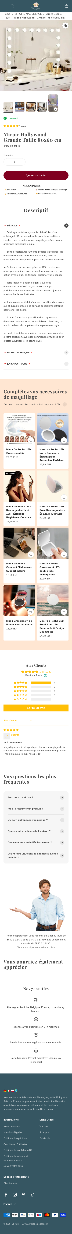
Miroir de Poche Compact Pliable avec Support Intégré (19, 567)
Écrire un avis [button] (36, 707)
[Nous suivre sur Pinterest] (23, 1194)
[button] (11, 126)
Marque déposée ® (38, 1224)
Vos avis (44, 1126)
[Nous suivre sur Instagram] (14, 1194)
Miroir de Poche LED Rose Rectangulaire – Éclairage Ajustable (52, 510)
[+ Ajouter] (31, 440)
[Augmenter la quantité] (21, 161)
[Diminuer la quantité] (8, 161)
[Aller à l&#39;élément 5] (53, 103)
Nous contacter (11, 1126)
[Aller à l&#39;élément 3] (31, 107)
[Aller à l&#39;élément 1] (8, 107)
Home (6, 13)
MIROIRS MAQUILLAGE (28, 13)
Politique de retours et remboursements (15, 1158)
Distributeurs (10, 1183)
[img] (11, 730)
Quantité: (8, 155)
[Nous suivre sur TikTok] (32, 1194)
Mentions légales (12, 1132)
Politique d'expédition (15, 1138)
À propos (44, 1132)
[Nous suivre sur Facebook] (5, 1194)
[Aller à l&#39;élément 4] (42, 107)
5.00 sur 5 (45, 672)
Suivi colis (44, 1138)
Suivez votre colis (13, 1165)
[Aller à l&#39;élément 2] (19, 107)
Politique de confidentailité (17, 1150)
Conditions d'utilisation (15, 1144)
